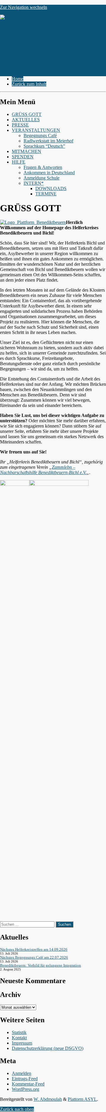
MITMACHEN (26, 151)
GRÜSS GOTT (27, 114)
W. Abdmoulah (48, 1099)
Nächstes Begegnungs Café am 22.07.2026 (34, 957)
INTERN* (34, 183)
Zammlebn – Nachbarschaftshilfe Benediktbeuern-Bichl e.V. (43, 470)
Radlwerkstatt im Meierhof (48, 140)
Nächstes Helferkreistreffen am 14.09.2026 (33, 949)
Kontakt (19, 1037)
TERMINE (46, 193)
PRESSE (20, 124)
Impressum (22, 1042)
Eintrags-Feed (25, 1078)
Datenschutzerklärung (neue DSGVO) (47, 1048)
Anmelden (21, 1073)
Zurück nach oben (17, 1109)
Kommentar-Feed (28, 1083)
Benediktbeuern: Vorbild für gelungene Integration (40, 965)
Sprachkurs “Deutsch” (44, 146)
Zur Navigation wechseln (23, 7)
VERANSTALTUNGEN (36, 130)
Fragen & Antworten (43, 167)
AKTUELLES (26, 119)
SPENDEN (23, 156)
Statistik (19, 1032)
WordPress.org (25, 1089)
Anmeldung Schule (41, 177)
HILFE (18, 161)
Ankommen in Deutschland (49, 172)
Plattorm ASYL (82, 1099)
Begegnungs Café (40, 135)
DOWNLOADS (51, 188)
